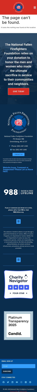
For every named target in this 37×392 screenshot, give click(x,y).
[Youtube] (17, 382)
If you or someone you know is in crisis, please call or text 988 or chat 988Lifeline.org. (18, 210)
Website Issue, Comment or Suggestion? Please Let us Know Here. (18, 169)
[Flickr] (26, 382)
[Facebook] (4, 382)
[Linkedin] (12, 382)
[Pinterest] (30, 382)
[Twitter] (8, 382)
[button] (31, 7)
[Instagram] (21, 382)
